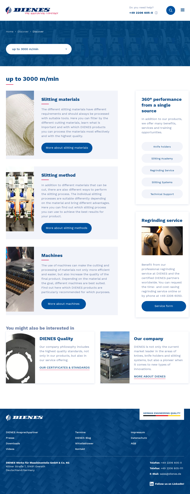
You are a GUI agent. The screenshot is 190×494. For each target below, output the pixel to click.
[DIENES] (32, 10)
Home (9, 31)
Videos (10, 448)
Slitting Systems (162, 182)
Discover (23, 31)
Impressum (138, 432)
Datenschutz (139, 437)
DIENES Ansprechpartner (22, 432)
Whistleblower (84, 443)
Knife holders (162, 146)
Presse (10, 437)
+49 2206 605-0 (141, 12)
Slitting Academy (162, 158)
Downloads (13, 443)
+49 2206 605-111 (172, 468)
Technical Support (162, 194)
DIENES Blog (83, 437)
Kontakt (80, 448)
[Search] (170, 10)
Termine (80, 432)
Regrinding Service (162, 170)
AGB (133, 443)
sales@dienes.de (170, 473)
